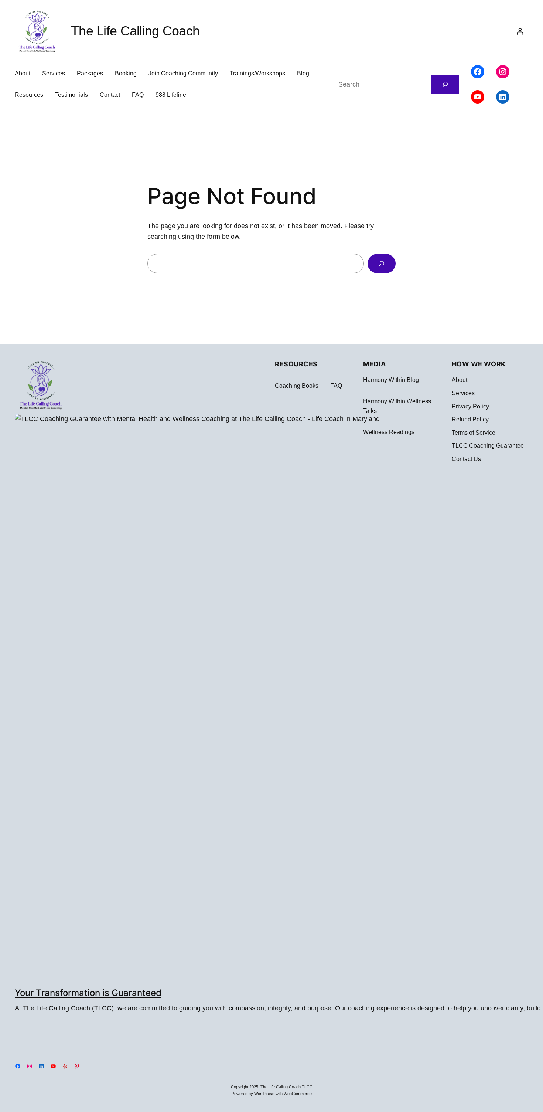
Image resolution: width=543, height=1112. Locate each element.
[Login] (520, 31)
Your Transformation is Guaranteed (88, 992)
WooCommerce (298, 1093)
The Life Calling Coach (135, 30)
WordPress (264, 1093)
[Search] (445, 84)
